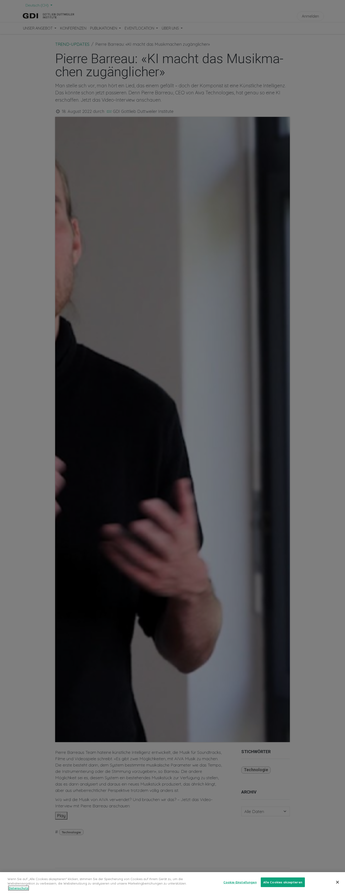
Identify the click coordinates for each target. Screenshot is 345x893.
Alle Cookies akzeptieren (282, 882)
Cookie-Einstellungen (240, 882)
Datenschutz (18, 888)
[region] (172, 882)
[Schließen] (337, 882)
